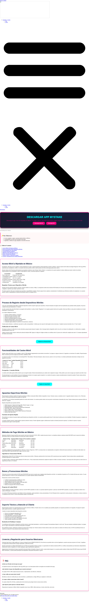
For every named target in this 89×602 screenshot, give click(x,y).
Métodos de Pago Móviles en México (10, 252)
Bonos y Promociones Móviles (9, 254)
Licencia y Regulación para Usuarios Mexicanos (13, 256)
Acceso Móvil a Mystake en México (10, 248)
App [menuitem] (6, 599)
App (6, 21)
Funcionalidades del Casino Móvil (10, 250)
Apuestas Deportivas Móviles (9, 251)
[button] (44, 113)
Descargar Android (39, 223)
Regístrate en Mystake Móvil (44, 341)
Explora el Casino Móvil (44, 384)
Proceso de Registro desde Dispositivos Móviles (12, 249)
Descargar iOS (51, 223)
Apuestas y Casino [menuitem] (6, 598)
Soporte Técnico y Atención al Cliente (10, 255)
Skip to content (3, 0)
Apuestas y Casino (6, 19)
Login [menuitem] (6, 600)
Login (6, 22)
